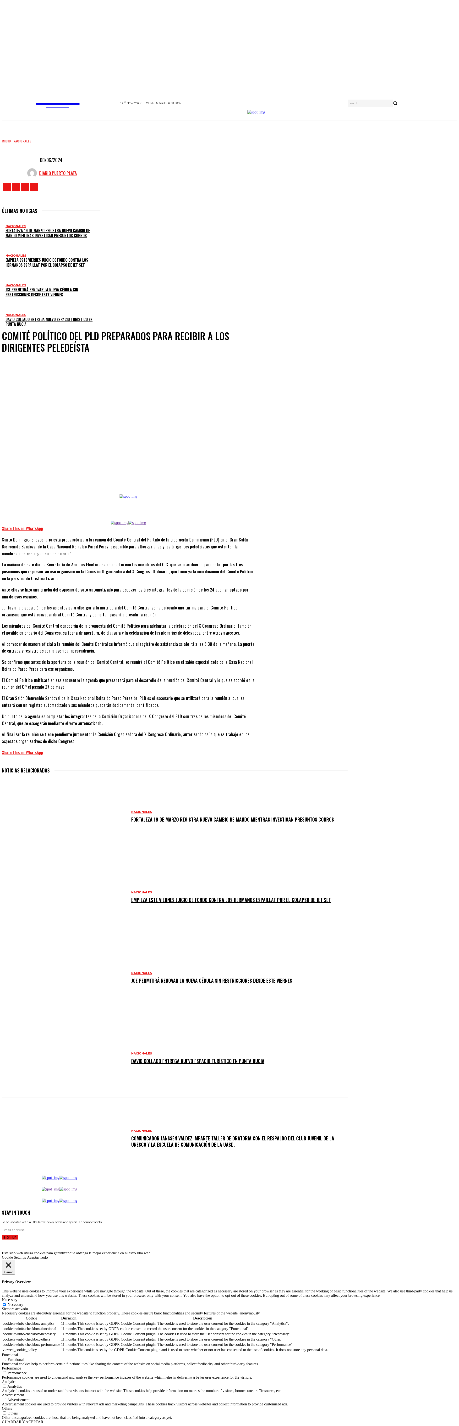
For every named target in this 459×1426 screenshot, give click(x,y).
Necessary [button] (9, 1300)
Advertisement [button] (13, 1395)
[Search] (395, 103)
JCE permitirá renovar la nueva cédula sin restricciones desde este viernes (41, 292)
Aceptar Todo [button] (37, 1257)
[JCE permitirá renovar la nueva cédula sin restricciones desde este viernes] (64, 977)
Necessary (15, 1304)
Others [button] (7, 1408)
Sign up (9, 1237)
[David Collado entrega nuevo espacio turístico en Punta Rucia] (64, 1057)
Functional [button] (10, 1355)
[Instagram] (16, 187)
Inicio (6, 140)
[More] (171, 506)
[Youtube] (34, 187)
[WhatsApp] (153, 506)
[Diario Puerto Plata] (33, 173)
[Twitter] (25, 187)
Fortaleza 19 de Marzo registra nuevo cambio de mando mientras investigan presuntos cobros (47, 233)
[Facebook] (7, 187)
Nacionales (22, 140)
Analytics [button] (9, 1382)
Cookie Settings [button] (14, 1257)
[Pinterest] (139, 506)
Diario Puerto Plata (58, 173)
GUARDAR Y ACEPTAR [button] (22, 1422)
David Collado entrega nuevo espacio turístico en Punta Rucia (49, 321)
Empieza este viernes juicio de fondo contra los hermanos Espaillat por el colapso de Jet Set (46, 262)
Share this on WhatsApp (22, 528)
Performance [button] (11, 1368)
